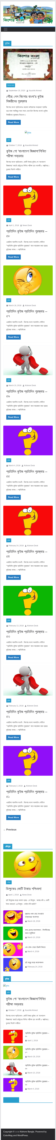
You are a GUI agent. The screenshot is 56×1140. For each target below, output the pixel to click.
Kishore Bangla (27, 1131)
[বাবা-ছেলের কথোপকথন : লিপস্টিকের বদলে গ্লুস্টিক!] (13, 934)
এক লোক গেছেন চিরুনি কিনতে (35, 947)
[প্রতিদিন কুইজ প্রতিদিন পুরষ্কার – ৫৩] (28, 601)
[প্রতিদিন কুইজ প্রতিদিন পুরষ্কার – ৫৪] (28, 520)
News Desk (27, 225)
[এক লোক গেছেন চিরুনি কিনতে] (13, 949)
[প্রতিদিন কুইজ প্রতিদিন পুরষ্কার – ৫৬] (28, 360)
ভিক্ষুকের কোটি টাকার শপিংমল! (24, 889)
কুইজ (8, 140)
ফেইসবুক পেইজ (11, 1100)
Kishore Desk (30, 305)
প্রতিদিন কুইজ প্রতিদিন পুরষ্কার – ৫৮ (37, 1034)
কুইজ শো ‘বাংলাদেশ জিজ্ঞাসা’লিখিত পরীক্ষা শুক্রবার (26, 1001)
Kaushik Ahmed (35, 91)
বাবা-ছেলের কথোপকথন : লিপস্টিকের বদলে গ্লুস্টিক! (37, 931)
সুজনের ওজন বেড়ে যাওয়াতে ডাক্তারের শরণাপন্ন (34, 915)
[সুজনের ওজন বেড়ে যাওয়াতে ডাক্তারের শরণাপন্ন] (13, 917)
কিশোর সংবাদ (10, 85)
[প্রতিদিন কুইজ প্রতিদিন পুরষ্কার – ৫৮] (28, 200)
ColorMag (8, 1135)
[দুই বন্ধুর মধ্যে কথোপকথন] (13, 964)
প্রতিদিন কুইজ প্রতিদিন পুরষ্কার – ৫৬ (37, 1067)
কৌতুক (8, 882)
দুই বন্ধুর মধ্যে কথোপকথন (34, 962)
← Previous (9, 829)
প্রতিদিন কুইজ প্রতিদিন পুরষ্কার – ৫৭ (37, 1050)
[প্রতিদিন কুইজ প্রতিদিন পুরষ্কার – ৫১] (28, 761)
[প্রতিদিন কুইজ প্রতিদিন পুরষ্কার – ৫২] (28, 681)
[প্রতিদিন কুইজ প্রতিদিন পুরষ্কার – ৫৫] (28, 440)
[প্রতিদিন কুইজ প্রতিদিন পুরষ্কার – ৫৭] (28, 280)
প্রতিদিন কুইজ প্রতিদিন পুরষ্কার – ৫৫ (37, 1083)
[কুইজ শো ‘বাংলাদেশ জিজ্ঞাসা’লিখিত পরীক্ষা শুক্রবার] (28, 133)
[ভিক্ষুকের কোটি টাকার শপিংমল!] (28, 865)
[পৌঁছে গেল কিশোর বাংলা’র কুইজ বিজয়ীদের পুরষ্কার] (28, 64)
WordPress (22, 1135)
